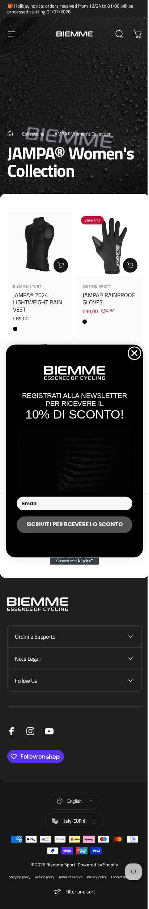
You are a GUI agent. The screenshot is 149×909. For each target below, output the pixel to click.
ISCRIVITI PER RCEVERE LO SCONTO (72, 524)
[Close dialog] (131, 353)
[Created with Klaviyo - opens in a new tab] (71, 561)
